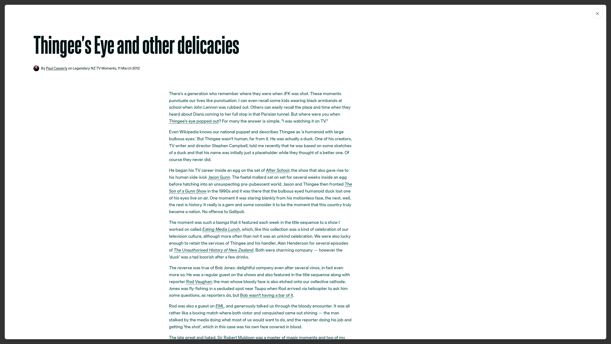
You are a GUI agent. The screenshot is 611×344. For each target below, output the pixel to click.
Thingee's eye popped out (194, 121)
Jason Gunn (219, 177)
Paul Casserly (57, 68)
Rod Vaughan (199, 281)
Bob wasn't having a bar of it (266, 295)
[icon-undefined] (597, 14)
